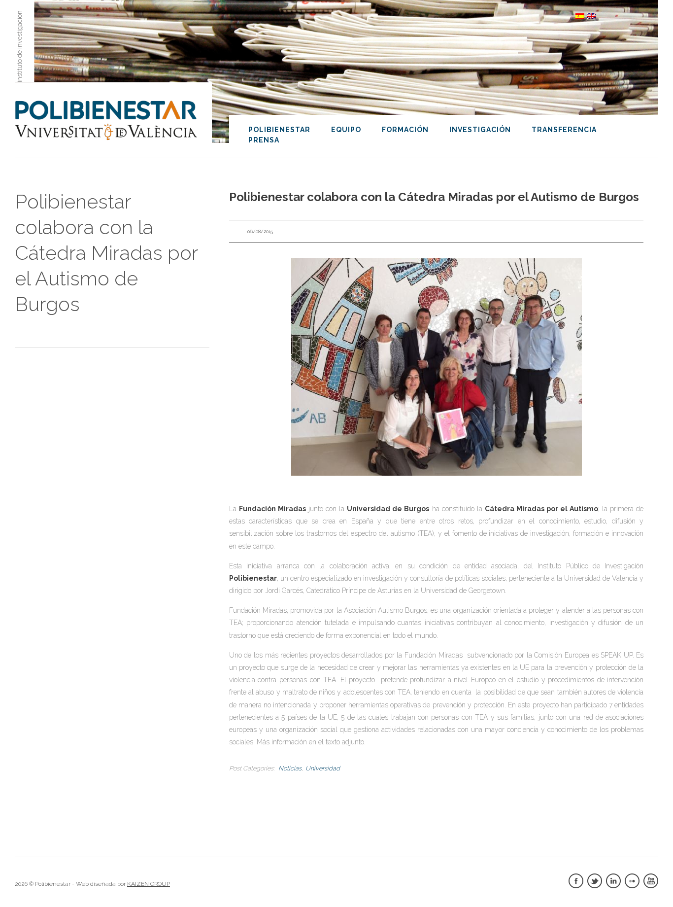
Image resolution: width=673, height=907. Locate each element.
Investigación (480, 130)
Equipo (346, 130)
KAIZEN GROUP (148, 883)
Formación (405, 130)
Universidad (322, 768)
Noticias (290, 768)
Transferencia (564, 130)
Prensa (263, 140)
